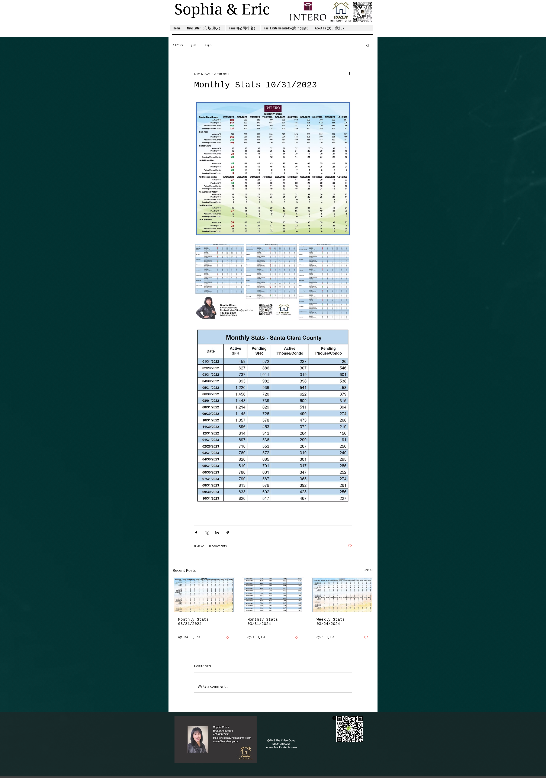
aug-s (208, 45)
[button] (368, 45)
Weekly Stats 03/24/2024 (331, 621)
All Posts (178, 45)
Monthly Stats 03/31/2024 (193, 621)
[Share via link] (227, 533)
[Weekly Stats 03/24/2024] (342, 595)
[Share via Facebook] (196, 533)
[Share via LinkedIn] (217, 533)
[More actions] (349, 73)
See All (368, 570)
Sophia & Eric (222, 9)
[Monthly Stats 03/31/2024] (204, 595)
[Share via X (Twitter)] (207, 533)
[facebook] (334, 718)
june (193, 45)
